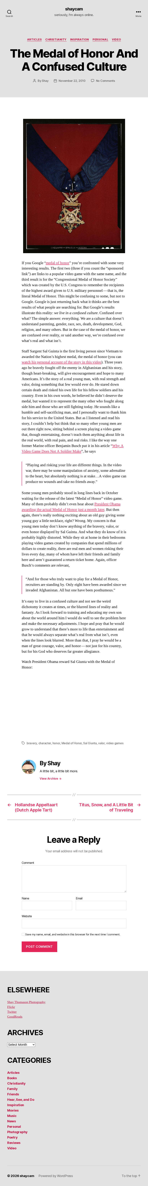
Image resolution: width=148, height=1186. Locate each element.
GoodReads (14, 1017)
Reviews (13, 1143)
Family (12, 1089)
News (11, 1121)
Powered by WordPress (55, 1176)
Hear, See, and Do (20, 1099)
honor (56, 743)
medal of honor (57, 263)
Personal (100, 39)
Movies (12, 1110)
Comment (28, 863)
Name (25, 898)
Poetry (12, 1137)
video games (114, 743)
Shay (45, 81)
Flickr (11, 1007)
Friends (13, 1094)
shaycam (74, 9)
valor (101, 743)
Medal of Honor (72, 743)
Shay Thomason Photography (26, 1002)
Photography (17, 1132)
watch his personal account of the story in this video (61, 362)
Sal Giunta (90, 743)
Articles (34, 39)
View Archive (50, 778)
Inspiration (79, 39)
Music (12, 1116)
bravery (32, 743)
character (44, 743)
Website (27, 916)
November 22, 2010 (72, 81)
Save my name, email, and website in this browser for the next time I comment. (72, 934)
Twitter (12, 1012)
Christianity (56, 39)
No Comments (105, 81)
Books (12, 1078)
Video (116, 39)
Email (79, 898)
